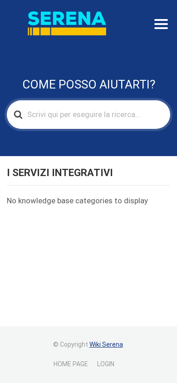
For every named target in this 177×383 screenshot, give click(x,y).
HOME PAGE (71, 364)
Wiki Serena (106, 344)
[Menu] (161, 24)
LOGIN (105, 364)
